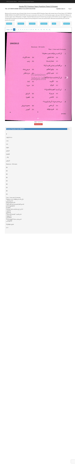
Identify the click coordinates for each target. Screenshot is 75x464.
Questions (8, 23)
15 (49, 29)
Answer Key (20, 23)
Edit (69, 129)
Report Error (66, 23)
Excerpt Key (32, 23)
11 (38, 29)
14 (46, 29)
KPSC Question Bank (12, 1)
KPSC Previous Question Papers (26, 1)
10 (35, 29)
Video (53, 23)
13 (44, 29)
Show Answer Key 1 (38, 124)
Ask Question (43, 23)
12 (41, 29)
